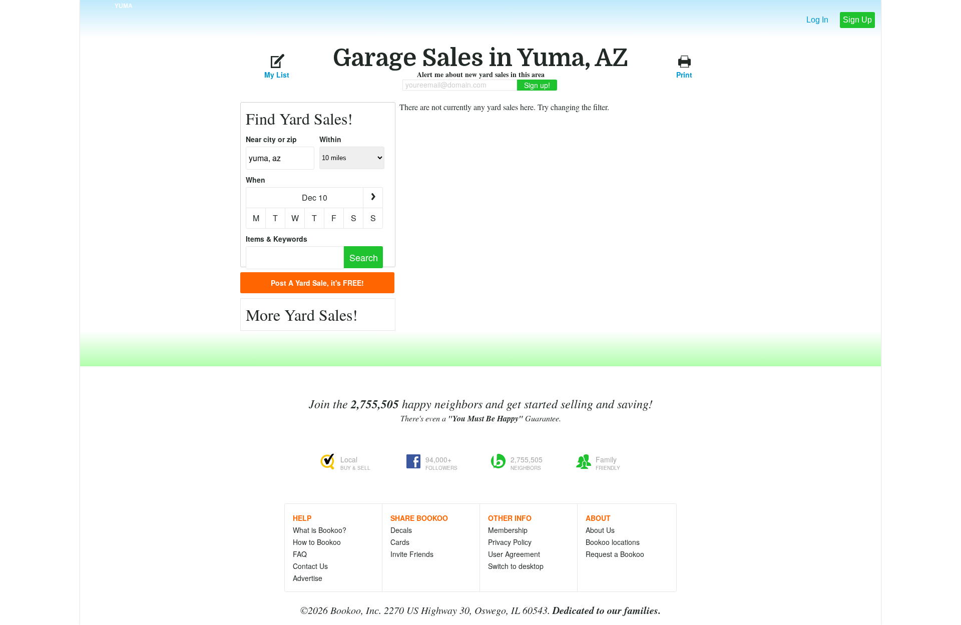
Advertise (307, 578)
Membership (508, 530)
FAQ (300, 554)
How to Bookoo (317, 542)
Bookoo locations (613, 542)
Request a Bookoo (615, 554)
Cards (399, 542)
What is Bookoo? (319, 530)
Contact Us (310, 566)
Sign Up (857, 20)
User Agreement (514, 554)
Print (684, 73)
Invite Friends (411, 554)
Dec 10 (314, 197)
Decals (401, 530)
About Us (600, 530)
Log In (817, 20)
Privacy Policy (510, 542)
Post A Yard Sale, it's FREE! (317, 283)
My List (276, 73)
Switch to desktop (516, 566)
